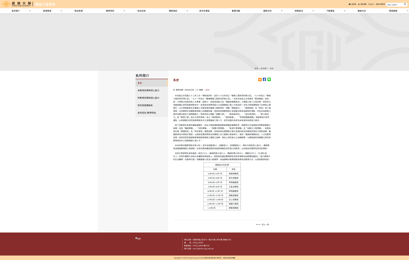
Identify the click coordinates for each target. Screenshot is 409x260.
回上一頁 (265, 224)
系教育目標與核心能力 (148, 90)
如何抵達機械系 (145, 105)
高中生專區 (204, 10)
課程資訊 (173, 10)
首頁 (256, 68)
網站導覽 (363, 4)
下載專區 (330, 10)
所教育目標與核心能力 (148, 97)
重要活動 (236, 10)
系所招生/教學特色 (147, 112)
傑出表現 (78, 10)
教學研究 (110, 10)
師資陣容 (47, 10)
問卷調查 (393, 10)
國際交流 (267, 10)
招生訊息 (141, 10)
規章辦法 (299, 10)
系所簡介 (16, 10)
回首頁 (353, 4)
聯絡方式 (362, 10)
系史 (272, 68)
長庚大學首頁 (380, 4)
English (371, 4)
